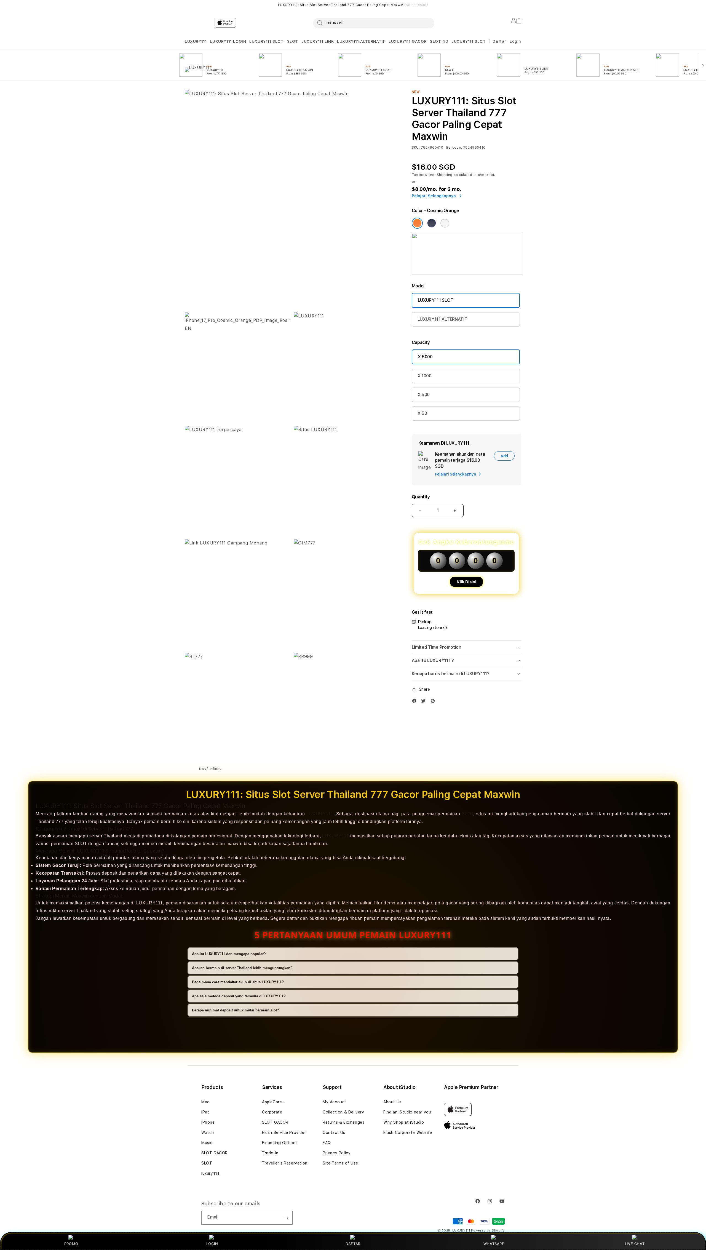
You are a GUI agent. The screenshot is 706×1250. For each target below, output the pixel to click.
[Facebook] (415, 702)
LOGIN (212, 1243)
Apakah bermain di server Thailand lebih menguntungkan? (242, 968)
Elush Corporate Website (407, 1132)
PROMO (71, 1243)
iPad (205, 1112)
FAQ (327, 1143)
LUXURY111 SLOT (266, 41)
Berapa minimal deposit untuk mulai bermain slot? (235, 1010)
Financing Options (280, 1143)
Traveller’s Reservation (284, 1163)
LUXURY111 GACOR (408, 41)
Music (207, 1143)
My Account (334, 1102)
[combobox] (373, 23)
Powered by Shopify (488, 1230)
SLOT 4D (439, 41)
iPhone (208, 1122)
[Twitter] (425, 702)
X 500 (424, 394)
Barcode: (454, 147)
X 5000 (425, 356)
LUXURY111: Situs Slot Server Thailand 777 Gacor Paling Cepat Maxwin (353, 5)
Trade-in (270, 1153)
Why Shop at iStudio (403, 1122)
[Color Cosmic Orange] (417, 223)
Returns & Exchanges (343, 1122)
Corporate (272, 1112)
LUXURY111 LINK (317, 41)
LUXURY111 (196, 41)
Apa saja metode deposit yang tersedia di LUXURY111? (239, 996)
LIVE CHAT (635, 1243)
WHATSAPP (493, 1243)
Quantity (421, 497)
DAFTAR (353, 1243)
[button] (196, 41)
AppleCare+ (273, 1102)
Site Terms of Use (340, 1163)
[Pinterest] (434, 702)
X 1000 (425, 375)
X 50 (422, 413)
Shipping (445, 175)
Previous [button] (187, 5)
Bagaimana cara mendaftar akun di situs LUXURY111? (238, 982)
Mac (205, 1102)
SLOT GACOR (214, 1153)
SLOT (292, 41)
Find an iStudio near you (407, 1112)
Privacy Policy (337, 1153)
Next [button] (518, 5)
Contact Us (334, 1132)
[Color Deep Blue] (431, 223)
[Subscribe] (286, 1218)
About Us (392, 1102)
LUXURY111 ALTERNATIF (361, 41)
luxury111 (210, 1173)
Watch (207, 1132)
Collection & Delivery (343, 1112)
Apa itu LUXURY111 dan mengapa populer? (229, 954)
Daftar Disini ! (416, 5)
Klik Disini (466, 581)
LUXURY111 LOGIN (228, 41)
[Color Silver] (444, 223)
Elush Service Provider (284, 1132)
